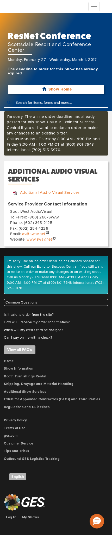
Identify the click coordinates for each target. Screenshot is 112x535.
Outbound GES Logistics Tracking (32, 459)
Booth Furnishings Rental (25, 376)
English (17, 477)
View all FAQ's (19, 349)
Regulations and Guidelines (27, 407)
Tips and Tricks (16, 451)
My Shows (30, 517)
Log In (11, 517)
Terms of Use (14, 428)
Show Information (19, 368)
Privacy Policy (15, 420)
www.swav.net (39, 239)
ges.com (10, 436)
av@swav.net (33, 233)
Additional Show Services (25, 392)
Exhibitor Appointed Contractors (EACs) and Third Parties (52, 399)
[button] (97, 521)
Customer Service (18, 443)
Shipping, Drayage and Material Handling (38, 384)
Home (9, 361)
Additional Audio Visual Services (50, 192)
